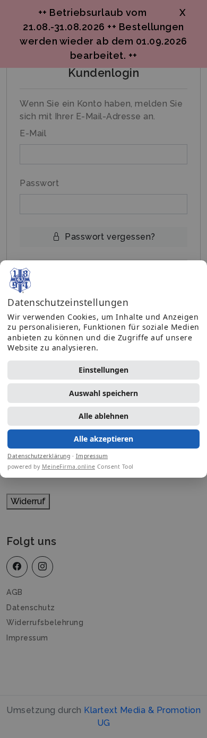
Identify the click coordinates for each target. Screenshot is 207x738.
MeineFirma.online (69, 466)
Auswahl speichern (103, 393)
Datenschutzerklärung (38, 456)
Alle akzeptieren (103, 439)
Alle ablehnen (103, 416)
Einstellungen (103, 370)
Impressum (92, 456)
